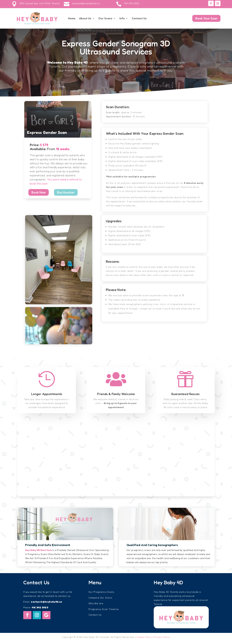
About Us (85, 18)
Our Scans (105, 18)
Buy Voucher (66, 192)
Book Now (38, 192)
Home (71, 18)
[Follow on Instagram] (217, 3)
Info (122, 18)
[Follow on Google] (46, 615)
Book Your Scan (206, 18)
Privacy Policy (162, 637)
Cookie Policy (144, 637)
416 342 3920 (131, 3)
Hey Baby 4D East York (38, 550)
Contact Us (139, 18)
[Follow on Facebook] (211, 3)
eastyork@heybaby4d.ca (86, 3)
